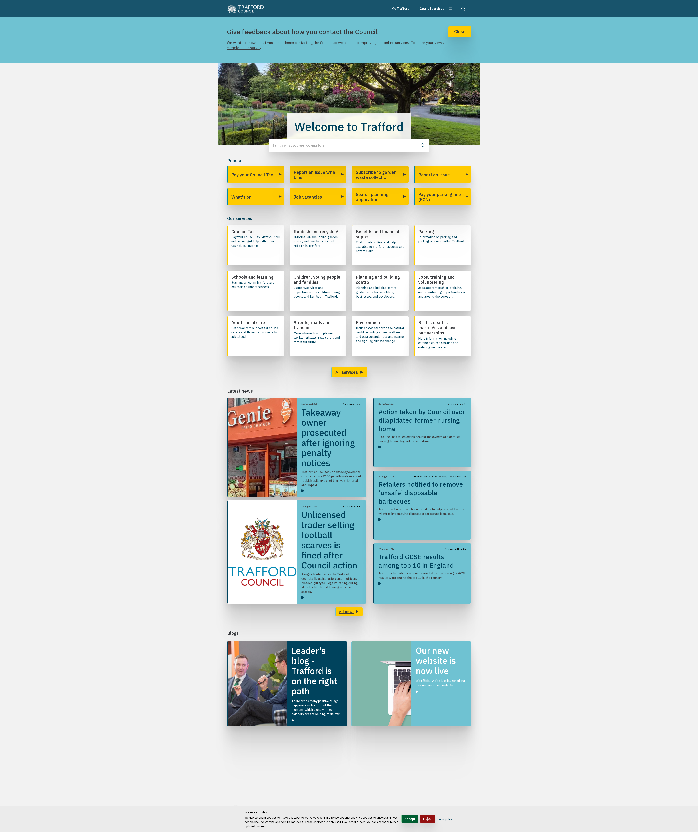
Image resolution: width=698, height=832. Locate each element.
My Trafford (400, 9)
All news (346, 611)
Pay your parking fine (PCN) (439, 196)
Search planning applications (372, 196)
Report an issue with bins (314, 174)
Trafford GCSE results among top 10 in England (416, 561)
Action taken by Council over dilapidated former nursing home (421, 420)
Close (459, 31)
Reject (427, 819)
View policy (445, 819)
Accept (409, 819)
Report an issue (434, 175)
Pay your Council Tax (252, 175)
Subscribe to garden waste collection (376, 174)
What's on (241, 197)
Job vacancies (308, 197)
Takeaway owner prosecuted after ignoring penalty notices (328, 437)
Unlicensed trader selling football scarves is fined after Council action (329, 540)
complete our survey (244, 47)
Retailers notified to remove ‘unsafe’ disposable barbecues (420, 493)
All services (346, 372)
